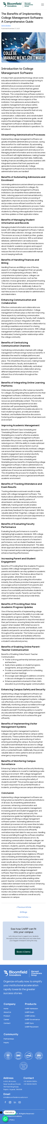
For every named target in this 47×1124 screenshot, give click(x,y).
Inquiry (6, 1042)
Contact (7, 1023)
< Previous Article (23, 907)
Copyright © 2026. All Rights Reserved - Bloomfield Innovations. (19, 1114)
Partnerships (9, 1039)
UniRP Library (30, 1016)
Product (7, 1016)
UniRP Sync (29, 1023)
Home (6, 1008)
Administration (6, 26)
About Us (7, 1012)
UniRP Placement (31, 1027)
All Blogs (23, 912)
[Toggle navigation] (42, 4)
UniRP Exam (29, 1012)
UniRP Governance (32, 1019)
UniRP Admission (31, 1008)
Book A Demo (23, 951)
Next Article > (23, 917)
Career (6, 1019)
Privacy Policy (9, 1120)
